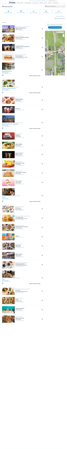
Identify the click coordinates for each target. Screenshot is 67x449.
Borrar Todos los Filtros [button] (60, 16)
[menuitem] (20, 3)
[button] (50, 3)
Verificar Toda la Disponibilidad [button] (55, 27)
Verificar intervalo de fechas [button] (34, 75)
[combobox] (53, 0)
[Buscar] (49, 0)
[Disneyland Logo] (12, 2)
